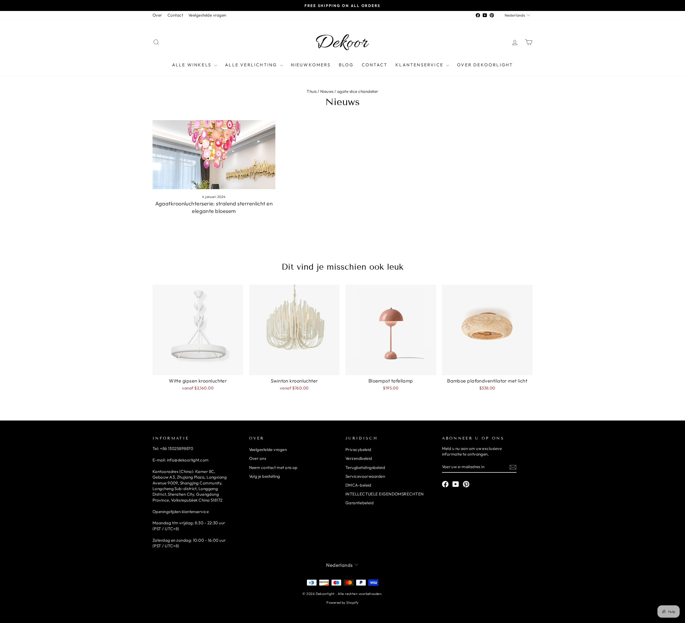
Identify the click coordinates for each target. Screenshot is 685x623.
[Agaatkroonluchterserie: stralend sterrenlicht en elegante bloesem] (214, 154)
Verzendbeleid (358, 458)
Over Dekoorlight (485, 64)
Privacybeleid (358, 449)
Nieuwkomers (311, 64)
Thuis (312, 91)
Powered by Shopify (342, 602)
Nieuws (327, 91)
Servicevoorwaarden (365, 476)
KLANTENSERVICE (420, 64)
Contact (175, 15)
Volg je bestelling (264, 476)
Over (157, 15)
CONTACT (374, 64)
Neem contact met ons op (273, 467)
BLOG (346, 64)
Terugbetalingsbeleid (365, 467)
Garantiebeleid (359, 502)
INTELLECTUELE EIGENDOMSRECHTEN (384, 493)
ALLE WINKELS (192, 64)
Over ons (257, 458)
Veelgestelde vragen (207, 15)
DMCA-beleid (358, 485)
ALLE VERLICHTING (252, 64)
